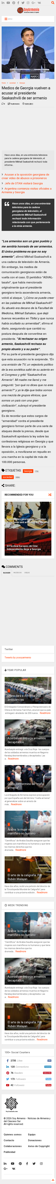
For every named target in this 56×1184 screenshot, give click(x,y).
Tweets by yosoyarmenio (18, 657)
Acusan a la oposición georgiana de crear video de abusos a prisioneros (25, 176)
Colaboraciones (13, 1146)
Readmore (45, 713)
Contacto (9, 1140)
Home (4, 83)
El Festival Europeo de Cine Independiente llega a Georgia (24, 548)
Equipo (32, 1134)
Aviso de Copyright (39, 1146)
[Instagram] (28, 3)
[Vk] (39, 3)
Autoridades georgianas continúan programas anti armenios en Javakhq (28, 521)
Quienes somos (13, 1134)
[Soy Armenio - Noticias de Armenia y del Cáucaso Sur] (28, 12)
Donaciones (35, 1140)
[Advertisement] (24, 128)
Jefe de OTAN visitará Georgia (24, 183)
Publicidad (9, 1152)
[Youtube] (8, 3)
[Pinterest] (13, 3)
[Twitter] (23, 3)
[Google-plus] (33, 3)
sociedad (12, 83)
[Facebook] (18, 3)
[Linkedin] (3, 3)
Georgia (22, 83)
